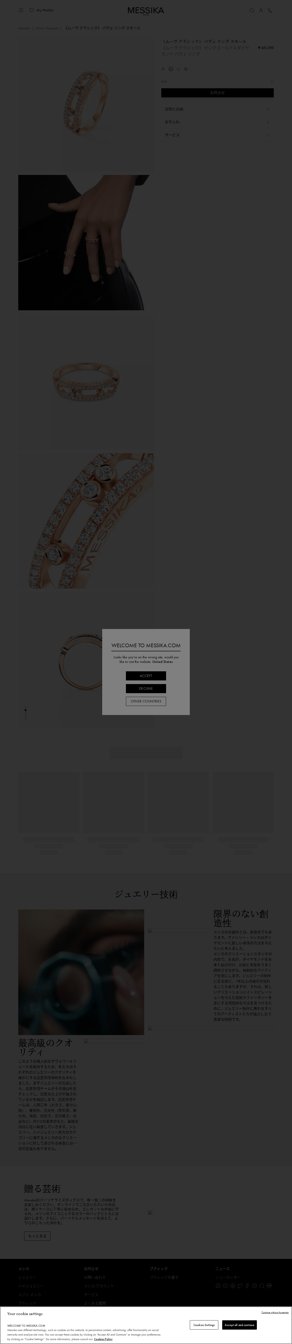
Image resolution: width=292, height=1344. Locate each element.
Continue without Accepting (275, 1312)
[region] (146, 1325)
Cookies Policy (103, 1339)
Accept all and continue (239, 1325)
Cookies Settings (204, 1325)
